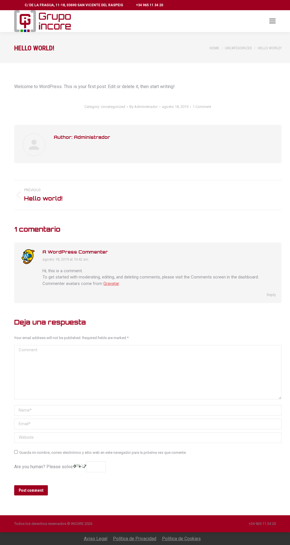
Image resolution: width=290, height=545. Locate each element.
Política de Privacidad (134, 538)
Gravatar (111, 283)
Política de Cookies (181, 538)
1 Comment (202, 107)
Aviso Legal (95, 538)
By (143, 107)
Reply (271, 295)
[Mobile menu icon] (272, 21)
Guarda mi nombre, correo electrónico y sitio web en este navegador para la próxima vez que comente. (103, 452)
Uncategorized (113, 107)
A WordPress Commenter (75, 252)
